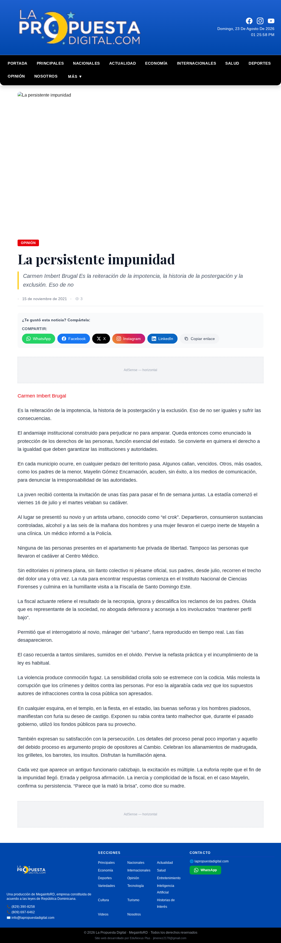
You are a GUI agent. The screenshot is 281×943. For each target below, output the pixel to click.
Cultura (103, 900)
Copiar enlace (203, 338)
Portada (17, 63)
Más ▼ (75, 76)
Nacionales (86, 63)
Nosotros (45, 76)
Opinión (16, 76)
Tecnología (135, 886)
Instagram (132, 338)
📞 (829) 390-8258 (21, 907)
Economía (156, 63)
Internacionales (196, 63)
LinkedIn (165, 338)
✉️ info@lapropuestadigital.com (30, 918)
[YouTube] (271, 21)
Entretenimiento (169, 878)
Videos (103, 914)
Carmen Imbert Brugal (42, 396)
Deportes (260, 63)
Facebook (77, 338)
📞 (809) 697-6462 (21, 912)
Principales (50, 63)
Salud (232, 63)
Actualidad (122, 63)
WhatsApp (42, 338)
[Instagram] (260, 21)
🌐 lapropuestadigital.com (209, 861)
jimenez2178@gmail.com (169, 938)
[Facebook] (249, 21)
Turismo (133, 900)
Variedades (106, 886)
